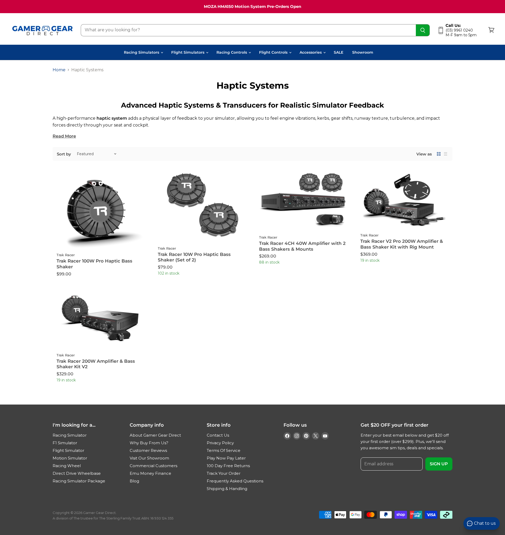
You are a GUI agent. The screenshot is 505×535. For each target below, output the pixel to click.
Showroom (362, 52)
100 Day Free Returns (228, 465)
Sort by (64, 154)
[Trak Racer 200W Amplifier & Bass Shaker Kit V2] (101, 319)
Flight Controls (274, 52)
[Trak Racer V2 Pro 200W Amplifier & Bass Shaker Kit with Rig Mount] (404, 200)
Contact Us (218, 435)
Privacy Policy (220, 442)
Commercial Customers (153, 465)
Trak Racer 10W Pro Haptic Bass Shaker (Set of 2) (194, 257)
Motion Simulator (70, 458)
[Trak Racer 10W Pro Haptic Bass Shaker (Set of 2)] (202, 207)
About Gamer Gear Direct (155, 435)
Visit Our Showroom (149, 458)
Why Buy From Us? (149, 442)
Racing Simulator (70, 435)
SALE (338, 52)
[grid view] (438, 154)
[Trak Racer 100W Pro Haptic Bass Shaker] (101, 210)
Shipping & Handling (227, 488)
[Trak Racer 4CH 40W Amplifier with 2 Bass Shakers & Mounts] (303, 201)
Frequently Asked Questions (235, 480)
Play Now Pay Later (226, 458)
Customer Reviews (148, 450)
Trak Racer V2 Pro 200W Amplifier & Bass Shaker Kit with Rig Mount (401, 244)
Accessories (311, 52)
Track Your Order (223, 473)
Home (59, 70)
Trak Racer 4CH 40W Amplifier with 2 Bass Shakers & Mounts (302, 246)
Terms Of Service (223, 450)
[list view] (445, 154)
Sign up (439, 463)
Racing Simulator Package (79, 480)
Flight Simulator (68, 450)
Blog (134, 480)
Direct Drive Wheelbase (77, 473)
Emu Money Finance (150, 473)
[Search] (423, 30)
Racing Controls (232, 52)
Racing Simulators (142, 52)
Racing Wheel (67, 465)
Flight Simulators (188, 52)
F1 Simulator (65, 442)
